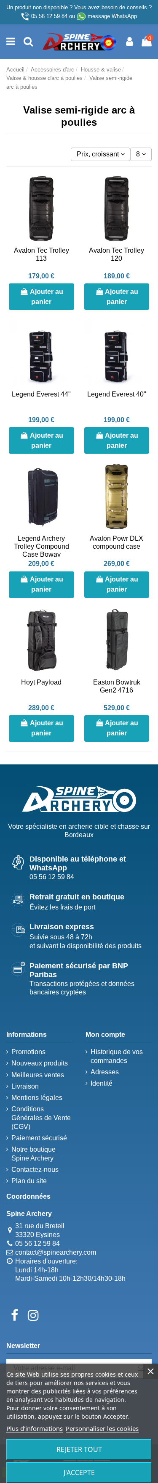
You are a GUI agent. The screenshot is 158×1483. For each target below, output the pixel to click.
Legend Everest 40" (116, 394)
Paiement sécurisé (39, 1138)
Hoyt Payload (41, 682)
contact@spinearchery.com (55, 1252)
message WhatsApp (112, 16)
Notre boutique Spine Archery (33, 1154)
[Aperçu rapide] (67, 220)
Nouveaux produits (39, 1063)
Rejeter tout (79, 1449)
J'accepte (79, 1472)
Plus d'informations (34, 1428)
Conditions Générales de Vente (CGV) (41, 1117)
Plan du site (29, 1180)
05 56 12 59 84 (49, 16)
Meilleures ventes (37, 1075)
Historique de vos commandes (117, 1056)
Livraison (25, 1086)
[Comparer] (67, 205)
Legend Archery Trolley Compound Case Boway (41, 546)
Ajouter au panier (46, 296)
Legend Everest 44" (41, 394)
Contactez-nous (35, 1169)
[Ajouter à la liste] (67, 189)
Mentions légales (36, 1097)
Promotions (28, 1051)
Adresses (105, 1072)
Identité (101, 1083)
